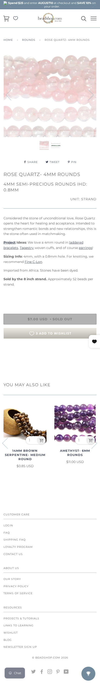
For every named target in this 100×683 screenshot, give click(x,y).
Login (8, 525)
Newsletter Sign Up (20, 647)
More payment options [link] (50, 358)
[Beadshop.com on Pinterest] (58, 672)
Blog (7, 640)
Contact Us (13, 554)
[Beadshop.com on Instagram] (49, 672)
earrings (85, 248)
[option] (52, 4)
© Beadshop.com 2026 (50, 657)
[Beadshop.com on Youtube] (66, 672)
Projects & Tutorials (21, 618)
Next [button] (93, 5)
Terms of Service (18, 593)
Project (9, 242)
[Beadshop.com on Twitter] (33, 672)
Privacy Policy (16, 586)
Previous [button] (10, 5)
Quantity (11, 294)
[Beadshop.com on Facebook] (41, 672)
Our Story (12, 579)
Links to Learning (18, 625)
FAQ (6, 532)
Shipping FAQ (14, 539)
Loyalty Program (18, 546)
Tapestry (27, 248)
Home (8, 39)
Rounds (28, 39)
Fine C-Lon (33, 262)
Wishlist (10, 632)
